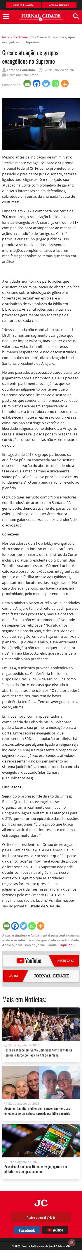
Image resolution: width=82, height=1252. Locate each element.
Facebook (27, 1230)
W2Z (68, 1246)
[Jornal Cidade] (41, 17)
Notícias (34, 999)
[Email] (27, 83)
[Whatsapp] (56, 83)
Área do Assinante (59, 5)
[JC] (41, 1202)
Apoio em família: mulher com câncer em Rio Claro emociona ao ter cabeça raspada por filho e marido (37, 1111)
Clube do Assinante (23, 5)
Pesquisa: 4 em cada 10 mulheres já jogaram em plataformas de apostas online (35, 1169)
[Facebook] (37, 83)
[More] (65, 83)
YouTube (41, 961)
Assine (41, 976)
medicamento (23, 37)
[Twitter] (46, 83)
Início (6, 37)
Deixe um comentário (22, 75)
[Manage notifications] (71, 1242)
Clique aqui (66, 945)
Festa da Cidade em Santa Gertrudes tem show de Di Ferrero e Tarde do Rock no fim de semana (38, 1052)
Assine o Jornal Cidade (41, 1217)
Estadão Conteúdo (21, 70)
